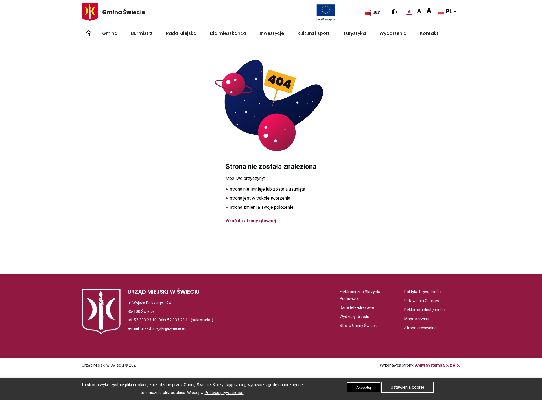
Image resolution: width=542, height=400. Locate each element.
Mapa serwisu (416, 319)
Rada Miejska (181, 33)
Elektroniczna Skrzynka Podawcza (362, 295)
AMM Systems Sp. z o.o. (437, 365)
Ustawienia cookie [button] (407, 387)
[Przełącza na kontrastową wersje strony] (394, 11)
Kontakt (429, 33)
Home (88, 33)
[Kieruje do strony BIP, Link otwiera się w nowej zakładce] (372, 12)
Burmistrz (141, 33)
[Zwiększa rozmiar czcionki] (419, 11)
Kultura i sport (314, 33)
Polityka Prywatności (422, 292)
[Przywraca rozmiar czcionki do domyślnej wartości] (409, 11)
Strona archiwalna (420, 328)
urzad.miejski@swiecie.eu (164, 328)
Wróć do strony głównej (251, 220)
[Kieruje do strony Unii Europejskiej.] (326, 12)
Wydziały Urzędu (354, 317)
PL (448, 11)
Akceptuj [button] (363, 387)
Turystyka (354, 33)
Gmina (109, 33)
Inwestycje (272, 33)
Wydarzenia (392, 33)
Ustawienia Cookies (421, 301)
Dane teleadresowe (357, 308)
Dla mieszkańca (228, 33)
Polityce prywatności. (224, 392)
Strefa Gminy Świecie (359, 326)
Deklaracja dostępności (424, 310)
